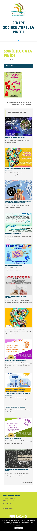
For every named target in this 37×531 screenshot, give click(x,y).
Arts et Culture (18, 140)
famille (14, 142)
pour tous (12, 238)
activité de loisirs (19, 300)
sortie (18, 207)
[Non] (35, 524)
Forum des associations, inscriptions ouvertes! (17, 169)
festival (7, 207)
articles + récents (26, 482)
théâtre (29, 302)
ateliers (23, 172)
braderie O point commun (13, 265)
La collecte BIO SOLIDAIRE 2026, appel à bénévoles (17, 394)
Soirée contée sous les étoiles (15, 137)
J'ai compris (18, 528)
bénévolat (22, 363)
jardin (7, 238)
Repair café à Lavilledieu (13, 438)
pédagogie (8, 443)
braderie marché (19, 268)
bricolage (28, 363)
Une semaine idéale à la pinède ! (22, 104)
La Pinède (16, 334)
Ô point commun (15, 270)
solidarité (25, 400)
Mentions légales (8, 508)
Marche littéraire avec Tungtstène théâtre (16, 470)
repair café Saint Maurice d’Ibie (15, 360)
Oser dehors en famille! (13, 234)
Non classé (9, 65)
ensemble (8, 142)
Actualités (17, 172)
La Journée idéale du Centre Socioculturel (18, 102)
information (19, 175)
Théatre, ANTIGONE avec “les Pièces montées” (16, 297)
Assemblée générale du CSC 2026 (15, 329)
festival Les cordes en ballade (15, 407)
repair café (20, 443)
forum (13, 175)
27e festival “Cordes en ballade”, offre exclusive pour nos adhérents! (18, 202)
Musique (13, 207)
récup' (24, 365)
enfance (25, 140)
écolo (26, 268)
